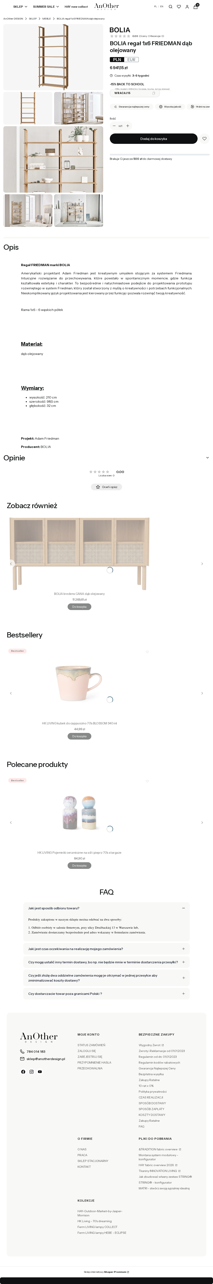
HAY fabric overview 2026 (157, 1165)
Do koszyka (79, 607)
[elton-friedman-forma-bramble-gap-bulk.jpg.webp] (78, 108)
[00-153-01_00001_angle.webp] (53, 57)
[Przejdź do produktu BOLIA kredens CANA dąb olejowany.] (79, 553)
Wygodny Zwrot (150, 1045)
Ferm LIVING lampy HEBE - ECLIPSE (102, 1233)
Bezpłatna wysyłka (151, 1074)
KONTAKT (84, 1167)
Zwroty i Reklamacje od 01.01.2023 (162, 1051)
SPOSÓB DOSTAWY (152, 1103)
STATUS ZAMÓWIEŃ (91, 1045)
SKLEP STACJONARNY (93, 1161)
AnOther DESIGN (13, 18)
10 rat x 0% (146, 1086)
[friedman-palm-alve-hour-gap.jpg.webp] (27, 210)
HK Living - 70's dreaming (95, 1221)
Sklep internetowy (105, 1271)
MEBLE (46, 18)
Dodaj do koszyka (153, 139)
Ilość (113, 118)
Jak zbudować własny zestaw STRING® (165, 1177)
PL (155, 6)
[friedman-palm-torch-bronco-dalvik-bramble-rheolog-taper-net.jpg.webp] (78, 210)
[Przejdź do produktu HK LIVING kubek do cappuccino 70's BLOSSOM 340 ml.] (79, 683)
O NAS (82, 1149)
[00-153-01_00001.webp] (27, 108)
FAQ (141, 1126)
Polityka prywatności (153, 1091)
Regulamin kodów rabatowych (159, 1062)
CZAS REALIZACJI (151, 1097)
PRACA (82, 1155)
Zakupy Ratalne (149, 1080)
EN (161, 6)
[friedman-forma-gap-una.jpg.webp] (53, 159)
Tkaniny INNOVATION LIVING (158, 1171)
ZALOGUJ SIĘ (87, 1051)
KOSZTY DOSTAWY (152, 1115)
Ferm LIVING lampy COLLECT (98, 1227)
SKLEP (33, 18)
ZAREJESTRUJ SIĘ (90, 1057)
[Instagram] (31, 1071)
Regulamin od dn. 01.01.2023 (158, 1057)
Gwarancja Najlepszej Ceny (157, 1068)
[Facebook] (23, 1071)
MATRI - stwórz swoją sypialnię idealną (164, 1188)
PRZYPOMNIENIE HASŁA (94, 1062)
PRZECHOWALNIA (90, 1068)
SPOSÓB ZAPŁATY (151, 1109)
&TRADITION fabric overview (158, 1149)
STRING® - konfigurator (155, 1182)
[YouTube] (40, 1071)
